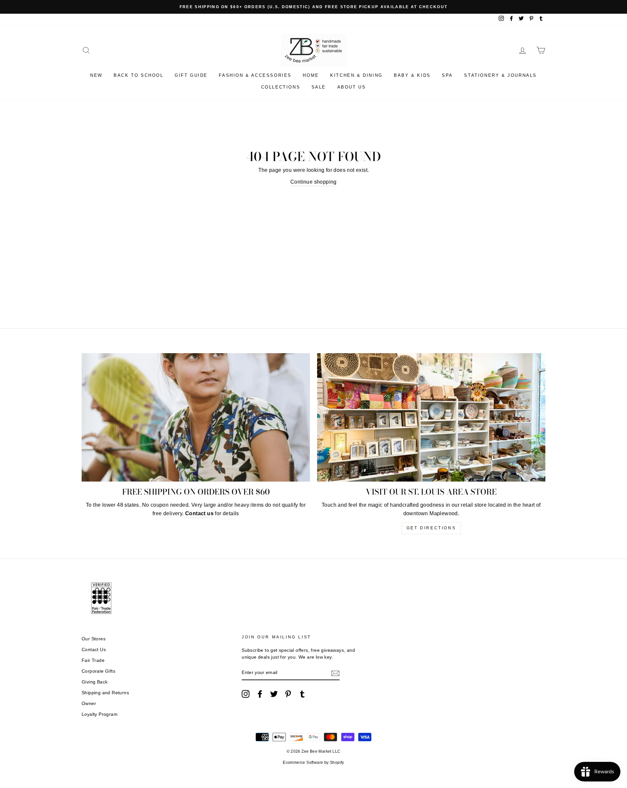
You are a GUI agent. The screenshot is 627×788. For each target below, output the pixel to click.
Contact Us (94, 649)
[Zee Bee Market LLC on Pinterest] (288, 694)
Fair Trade (93, 660)
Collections (280, 87)
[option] (313, 6)
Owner (89, 703)
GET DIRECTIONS (431, 528)
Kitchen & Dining (356, 75)
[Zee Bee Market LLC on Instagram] (245, 694)
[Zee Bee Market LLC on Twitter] (274, 694)
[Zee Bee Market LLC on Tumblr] (302, 694)
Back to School (138, 75)
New (96, 75)
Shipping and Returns (105, 692)
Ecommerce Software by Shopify (313, 762)
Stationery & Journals (500, 75)
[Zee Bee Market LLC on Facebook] (260, 694)
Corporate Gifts (98, 671)
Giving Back (94, 682)
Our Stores (93, 638)
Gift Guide (191, 75)
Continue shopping (313, 182)
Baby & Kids (412, 75)
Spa (447, 75)
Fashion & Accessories (255, 75)
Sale (319, 87)
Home (311, 75)
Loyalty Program (100, 714)
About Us (351, 87)
